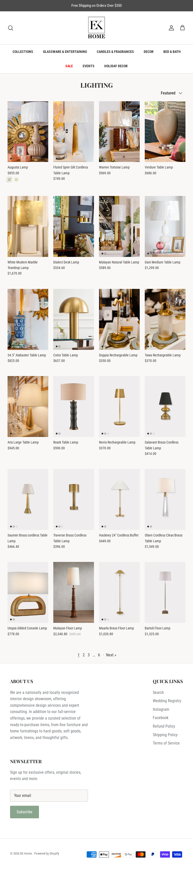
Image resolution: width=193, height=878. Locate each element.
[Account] (170, 28)
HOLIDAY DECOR (116, 66)
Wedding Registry (167, 700)
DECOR (149, 52)
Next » (111, 655)
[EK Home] (96, 27)
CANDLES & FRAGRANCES (115, 52)
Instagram (161, 709)
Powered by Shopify (46, 853)
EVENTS (88, 66)
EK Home (26, 853)
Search (158, 692)
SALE (69, 66)
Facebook (160, 717)
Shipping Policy (165, 734)
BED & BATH (172, 52)
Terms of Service (166, 743)
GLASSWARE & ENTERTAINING (65, 52)
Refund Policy (164, 726)
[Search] (11, 28)
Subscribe (24, 811)
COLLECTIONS (23, 52)
